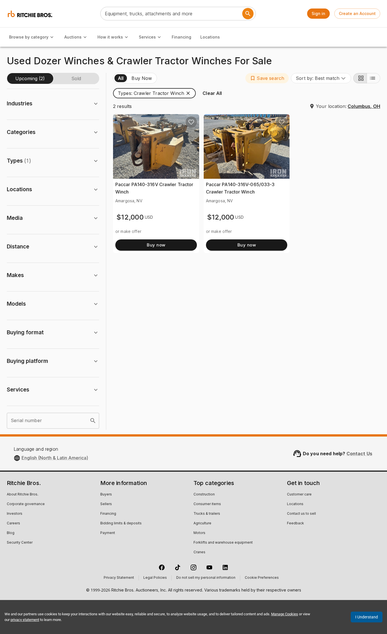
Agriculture (202, 523)
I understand (366, 617)
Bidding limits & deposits (121, 523)
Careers (13, 523)
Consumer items (207, 504)
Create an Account (357, 13)
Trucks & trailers (207, 513)
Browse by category (28, 37)
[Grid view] (360, 78)
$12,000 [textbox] (130, 217)
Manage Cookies (284, 614)
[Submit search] (248, 13)
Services (147, 37)
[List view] (373, 78)
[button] (267, 78)
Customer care (299, 494)
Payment (107, 533)
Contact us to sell (301, 513)
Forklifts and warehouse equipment (223, 542)
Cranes (199, 552)
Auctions (73, 37)
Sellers (106, 504)
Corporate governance (26, 504)
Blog (10, 533)
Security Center (20, 542)
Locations (210, 37)
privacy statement (24, 620)
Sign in (318, 13)
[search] (93, 420)
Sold (76, 78)
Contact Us (359, 453)
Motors (199, 533)
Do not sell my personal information (205, 577)
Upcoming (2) (30, 78)
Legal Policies (155, 577)
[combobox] (321, 78)
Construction (204, 494)
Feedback (295, 523)
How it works (110, 37)
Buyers (106, 494)
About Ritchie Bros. (22, 494)
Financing (181, 37)
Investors (14, 513)
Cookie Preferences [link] (262, 577)
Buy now (156, 245)
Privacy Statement (119, 577)
